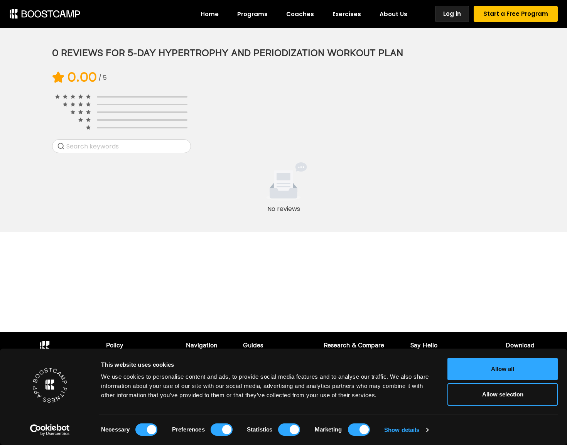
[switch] (222, 429)
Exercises (346, 14)
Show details (401, 429)
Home (210, 14)
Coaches (300, 14)
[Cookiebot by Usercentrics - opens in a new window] (50, 430)
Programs (252, 14)
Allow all (502, 369)
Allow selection (502, 394)
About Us (393, 14)
